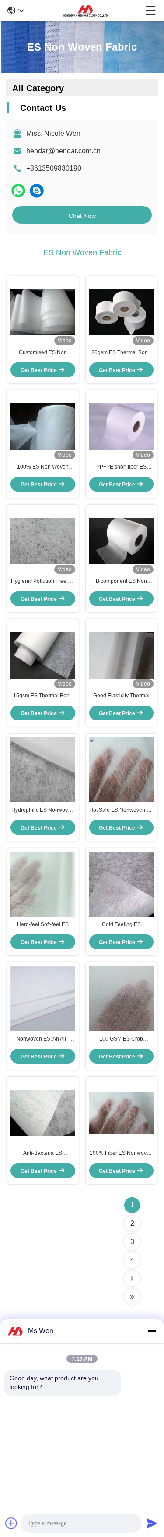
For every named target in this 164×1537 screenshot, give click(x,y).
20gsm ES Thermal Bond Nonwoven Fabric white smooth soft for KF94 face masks (121, 352)
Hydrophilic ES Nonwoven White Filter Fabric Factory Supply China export (42, 810)
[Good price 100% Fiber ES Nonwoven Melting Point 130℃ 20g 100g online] (121, 1113)
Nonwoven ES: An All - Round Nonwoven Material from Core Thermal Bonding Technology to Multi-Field (43, 1039)
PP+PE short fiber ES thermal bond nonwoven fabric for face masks (121, 467)
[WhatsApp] (18, 191)
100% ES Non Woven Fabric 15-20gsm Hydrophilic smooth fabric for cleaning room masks (43, 467)
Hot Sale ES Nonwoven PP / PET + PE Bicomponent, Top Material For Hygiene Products (121, 810)
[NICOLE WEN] (37, 191)
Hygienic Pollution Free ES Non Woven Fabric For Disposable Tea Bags (43, 581)
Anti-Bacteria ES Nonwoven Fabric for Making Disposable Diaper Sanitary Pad (42, 1153)
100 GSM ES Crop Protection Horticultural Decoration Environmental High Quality (121, 1039)
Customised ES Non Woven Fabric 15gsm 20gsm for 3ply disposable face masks (42, 352)
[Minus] (152, 1331)
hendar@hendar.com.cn (63, 151)
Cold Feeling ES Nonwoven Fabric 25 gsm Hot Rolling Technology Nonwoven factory (121, 924)
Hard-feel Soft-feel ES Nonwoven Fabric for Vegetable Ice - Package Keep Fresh (43, 924)
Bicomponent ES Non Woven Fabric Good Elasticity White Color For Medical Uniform (121, 581)
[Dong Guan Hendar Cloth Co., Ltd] (85, 10)
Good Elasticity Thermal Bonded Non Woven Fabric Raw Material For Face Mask (121, 696)
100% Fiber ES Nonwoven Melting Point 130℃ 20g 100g (121, 1153)
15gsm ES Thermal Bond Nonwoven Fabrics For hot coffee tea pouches (42, 696)
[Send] (152, 1523)
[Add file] (11, 1523)
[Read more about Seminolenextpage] (132, 1278)
